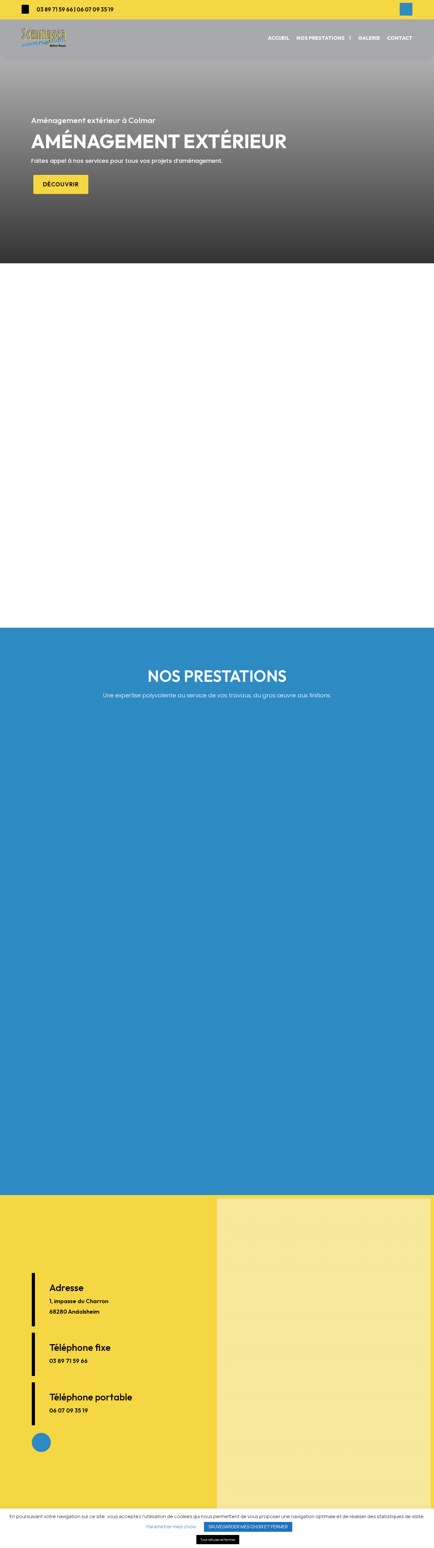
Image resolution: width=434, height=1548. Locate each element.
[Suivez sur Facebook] (406, 9)
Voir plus (139, 884)
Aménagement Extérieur (295, 1059)
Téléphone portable (90, 1397)
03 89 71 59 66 (55, 9)
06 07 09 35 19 (95, 9)
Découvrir (61, 184)
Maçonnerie (295, 821)
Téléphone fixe (80, 1347)
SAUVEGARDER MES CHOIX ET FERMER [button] (248, 1527)
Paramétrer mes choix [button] (171, 1526)
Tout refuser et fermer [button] (217, 1539)
